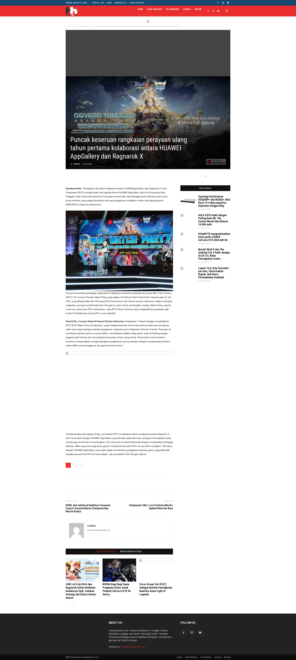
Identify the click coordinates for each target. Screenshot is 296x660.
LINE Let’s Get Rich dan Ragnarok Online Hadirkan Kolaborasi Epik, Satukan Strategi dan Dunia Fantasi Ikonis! (81, 591)
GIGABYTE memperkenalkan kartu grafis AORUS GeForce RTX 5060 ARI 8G (214, 237)
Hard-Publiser (154, 9)
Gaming (186, 9)
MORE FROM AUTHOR (131, 551)
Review (198, 9)
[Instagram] (223, 3)
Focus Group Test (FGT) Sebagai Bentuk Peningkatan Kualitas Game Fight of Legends (155, 589)
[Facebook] (218, 3)
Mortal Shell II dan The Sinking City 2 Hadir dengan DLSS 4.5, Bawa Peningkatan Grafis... (214, 254)
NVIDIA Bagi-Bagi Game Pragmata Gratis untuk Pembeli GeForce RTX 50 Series (117, 589)
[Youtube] (228, 3)
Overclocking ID (136, 3)
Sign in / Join (98, 3)
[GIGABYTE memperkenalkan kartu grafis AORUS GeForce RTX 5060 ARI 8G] (181, 233)
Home (109, 3)
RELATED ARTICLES (106, 551)
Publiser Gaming (81, 26)
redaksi (76, 164)
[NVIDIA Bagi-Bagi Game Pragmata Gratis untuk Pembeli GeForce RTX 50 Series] (119, 570)
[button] (226, 11)
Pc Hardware (172, 9)
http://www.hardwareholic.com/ (98, 530)
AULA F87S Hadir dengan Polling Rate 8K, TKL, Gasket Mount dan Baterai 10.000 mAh (213, 220)
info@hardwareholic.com (133, 646)
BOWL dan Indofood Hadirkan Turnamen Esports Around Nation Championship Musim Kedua (88, 508)
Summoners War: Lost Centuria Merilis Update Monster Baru (151, 507)
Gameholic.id (120, 3)
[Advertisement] (148, 53)
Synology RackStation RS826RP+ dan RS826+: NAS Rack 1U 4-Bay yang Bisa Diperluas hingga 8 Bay (214, 201)
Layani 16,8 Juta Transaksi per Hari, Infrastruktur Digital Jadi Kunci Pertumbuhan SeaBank (213, 272)
